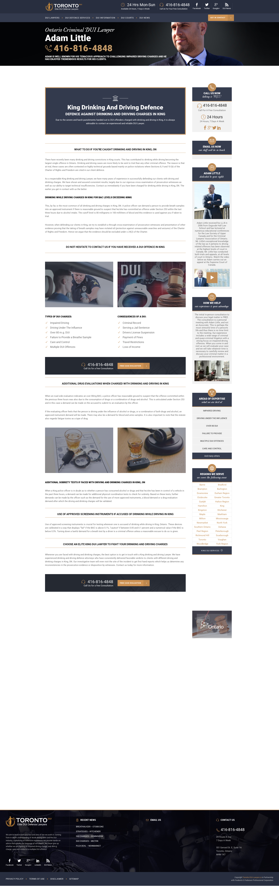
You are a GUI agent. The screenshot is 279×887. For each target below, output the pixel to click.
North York (222, 522)
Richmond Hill (202, 535)
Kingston (202, 510)
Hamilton (202, 506)
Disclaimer (57, 879)
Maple (202, 514)
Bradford (222, 484)
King (222, 506)
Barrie (202, 484)
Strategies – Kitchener (88, 831)
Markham (222, 514)
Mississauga (222, 518)
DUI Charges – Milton (87, 841)
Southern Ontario (202, 527)
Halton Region (222, 501)
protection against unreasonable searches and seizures (143, 228)
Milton (202, 518)
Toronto (202, 539)
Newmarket (202, 522)
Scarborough (222, 535)
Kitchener (222, 510)
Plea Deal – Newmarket (88, 846)
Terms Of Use (37, 879)
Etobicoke (202, 497)
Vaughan (222, 539)
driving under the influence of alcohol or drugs (113, 411)
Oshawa (222, 527)
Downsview (202, 493)
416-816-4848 (82, 48)
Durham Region (222, 493)
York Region (222, 544)
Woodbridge (202, 544)
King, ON (68, 561)
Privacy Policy (14, 879)
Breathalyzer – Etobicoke (90, 826)
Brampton (202, 489)
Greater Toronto (222, 497)
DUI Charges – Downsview (89, 836)
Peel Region (202, 531)
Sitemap (74, 879)
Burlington (222, 489)
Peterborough (222, 531)
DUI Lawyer (138, 123)
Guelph (202, 501)
